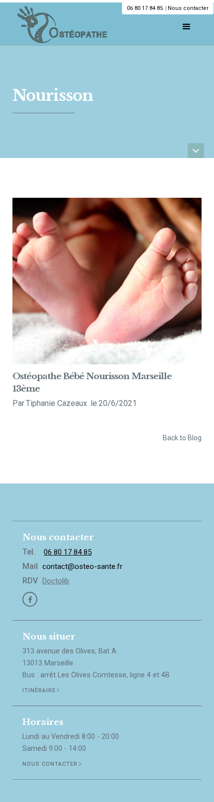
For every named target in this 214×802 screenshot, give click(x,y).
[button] (187, 24)
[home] (59, 23)
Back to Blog (182, 438)
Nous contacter (188, 8)
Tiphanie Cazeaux (57, 403)
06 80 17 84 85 (145, 8)
